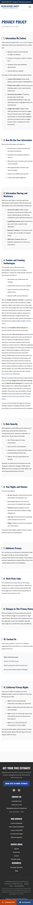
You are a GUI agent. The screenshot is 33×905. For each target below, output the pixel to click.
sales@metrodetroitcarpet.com (17, 665)
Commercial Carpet (16, 834)
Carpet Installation (16, 823)
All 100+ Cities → (16, 859)
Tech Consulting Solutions (19, 899)
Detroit (16, 849)
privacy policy (12, 893)
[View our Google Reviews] (19, 790)
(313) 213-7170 (17, 805)
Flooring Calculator (16, 867)
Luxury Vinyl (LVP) (16, 830)
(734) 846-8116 (14, 661)
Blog (16, 871)
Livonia (16, 856)
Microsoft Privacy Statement (11, 374)
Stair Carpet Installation (16, 827)
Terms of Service (19, 886)
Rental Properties (16, 837)
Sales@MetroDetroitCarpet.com (16, 808)
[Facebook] (14, 790)
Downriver (16, 852)
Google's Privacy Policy (9, 396)
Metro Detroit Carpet (10, 7)
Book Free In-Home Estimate (16, 783)
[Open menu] (30, 7)
